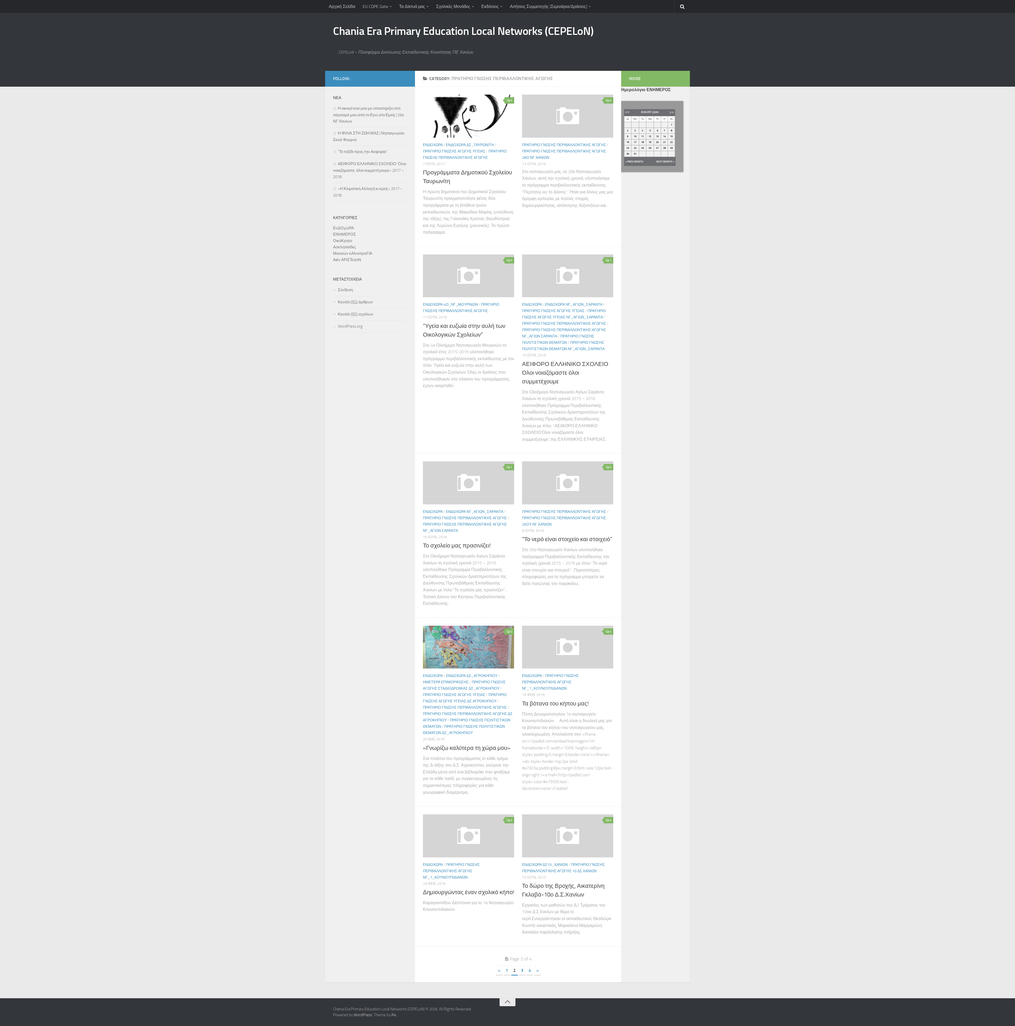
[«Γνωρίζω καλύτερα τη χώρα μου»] (468, 647)
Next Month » (665, 161)
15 (671, 136)
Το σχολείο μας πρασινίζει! (457, 545)
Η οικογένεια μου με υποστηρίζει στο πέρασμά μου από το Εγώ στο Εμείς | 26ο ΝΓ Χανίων (368, 115)
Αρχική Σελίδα (342, 6)
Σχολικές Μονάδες (453, 6)
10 (635, 136)
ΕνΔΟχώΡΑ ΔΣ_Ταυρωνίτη (470, 145)
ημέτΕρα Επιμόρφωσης (446, 682)
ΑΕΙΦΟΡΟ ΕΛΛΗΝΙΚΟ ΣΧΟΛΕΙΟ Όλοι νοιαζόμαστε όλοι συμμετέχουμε (565, 373)
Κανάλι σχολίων (355, 314)
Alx (393, 1015)
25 (642, 148)
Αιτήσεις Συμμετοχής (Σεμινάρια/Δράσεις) (548, 6)
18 (642, 142)
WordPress (363, 1015)
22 (671, 142)
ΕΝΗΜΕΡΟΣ (344, 234)
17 (635, 142)
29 (671, 148)
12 (650, 136)
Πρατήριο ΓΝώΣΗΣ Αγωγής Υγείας (454, 151)
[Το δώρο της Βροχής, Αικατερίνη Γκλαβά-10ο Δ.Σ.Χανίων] (567, 835)
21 (664, 142)
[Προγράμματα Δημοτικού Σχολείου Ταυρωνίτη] (468, 116)
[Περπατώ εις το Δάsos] (567, 116)
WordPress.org (350, 326)
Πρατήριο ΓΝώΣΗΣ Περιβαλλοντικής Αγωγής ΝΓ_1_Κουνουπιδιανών (550, 682)
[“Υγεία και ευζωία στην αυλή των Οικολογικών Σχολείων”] (468, 276)
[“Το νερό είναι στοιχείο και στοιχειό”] (567, 482)
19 (650, 142)
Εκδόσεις (490, 6)
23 (627, 148)
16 (627, 142)
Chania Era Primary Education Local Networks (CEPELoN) (463, 31)
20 (657, 142)
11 (642, 136)
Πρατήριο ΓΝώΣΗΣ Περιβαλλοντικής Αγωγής (564, 145)
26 (650, 148)
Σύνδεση (345, 289)
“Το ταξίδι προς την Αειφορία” (362, 151)
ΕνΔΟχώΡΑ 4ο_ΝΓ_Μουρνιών (450, 304)
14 (664, 136)
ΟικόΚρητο (342, 240)
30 (627, 153)
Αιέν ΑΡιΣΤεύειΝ (347, 259)
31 (635, 153)
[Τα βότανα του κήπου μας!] (567, 647)
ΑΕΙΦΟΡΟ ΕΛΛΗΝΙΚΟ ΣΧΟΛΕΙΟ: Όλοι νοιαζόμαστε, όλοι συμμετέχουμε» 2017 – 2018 (369, 170)
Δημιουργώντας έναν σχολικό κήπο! (468, 892)
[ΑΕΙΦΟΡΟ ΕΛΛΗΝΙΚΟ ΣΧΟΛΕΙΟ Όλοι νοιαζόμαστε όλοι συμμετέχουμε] (567, 276)
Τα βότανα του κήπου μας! (555, 703)
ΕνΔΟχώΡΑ (433, 145)
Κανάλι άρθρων (355, 302)
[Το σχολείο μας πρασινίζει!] (468, 482)
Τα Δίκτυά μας (412, 6)
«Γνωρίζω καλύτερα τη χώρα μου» (466, 748)
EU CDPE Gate (375, 6)
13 (657, 136)
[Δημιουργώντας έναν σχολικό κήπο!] (468, 835)
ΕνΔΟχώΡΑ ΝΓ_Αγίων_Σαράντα (573, 304)
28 (664, 148)
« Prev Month (634, 161)
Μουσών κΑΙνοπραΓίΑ (352, 253)
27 (657, 148)
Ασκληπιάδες (344, 247)
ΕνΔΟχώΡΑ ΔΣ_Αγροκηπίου (471, 676)
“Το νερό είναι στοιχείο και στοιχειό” (567, 539)
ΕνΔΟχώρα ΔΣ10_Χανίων (545, 864)
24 (635, 148)
